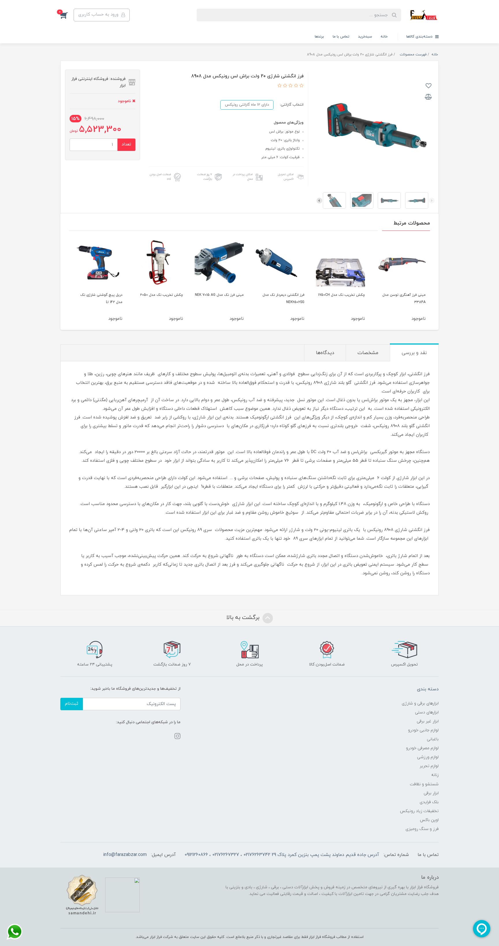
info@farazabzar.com (125, 855)
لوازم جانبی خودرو (423, 730)
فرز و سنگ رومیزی (422, 829)
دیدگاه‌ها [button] (325, 352)
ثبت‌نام (71, 704)
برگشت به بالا (243, 618)
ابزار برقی (431, 793)
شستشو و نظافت (424, 784)
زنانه (435, 775)
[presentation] (432, 200)
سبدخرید (365, 36)
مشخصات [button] (368, 352)
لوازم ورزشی (428, 757)
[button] (67, 15)
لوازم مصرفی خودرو (422, 748)
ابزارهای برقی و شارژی (420, 703)
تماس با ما (341, 36)
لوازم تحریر (429, 766)
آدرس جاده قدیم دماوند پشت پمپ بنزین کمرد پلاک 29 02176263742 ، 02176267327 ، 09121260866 (282, 855)
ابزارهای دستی (427, 712)
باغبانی (433, 739)
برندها (319, 36)
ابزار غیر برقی (428, 721)
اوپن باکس (429, 820)
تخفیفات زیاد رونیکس (419, 811)
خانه (384, 36)
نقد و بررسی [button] (414, 352)
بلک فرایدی (429, 802)
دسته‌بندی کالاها (420, 36)
